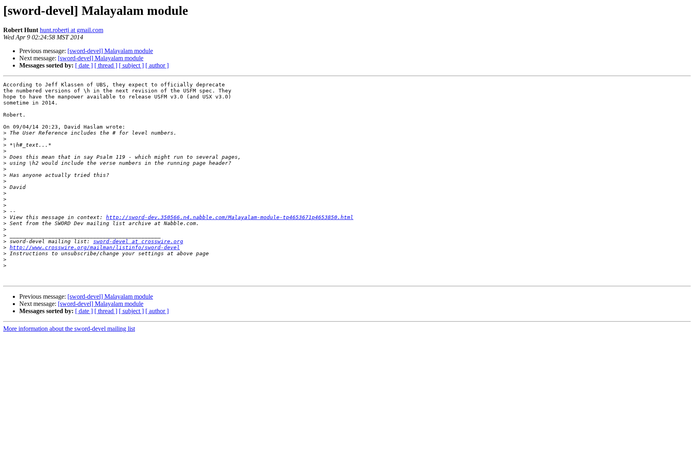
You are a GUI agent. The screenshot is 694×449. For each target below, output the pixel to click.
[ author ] (157, 65)
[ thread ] (105, 65)
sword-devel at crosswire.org (138, 241)
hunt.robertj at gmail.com (71, 30)
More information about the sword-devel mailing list (69, 328)
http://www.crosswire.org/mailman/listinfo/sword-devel (95, 247)
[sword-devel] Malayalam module (110, 50)
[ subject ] (131, 65)
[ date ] (84, 65)
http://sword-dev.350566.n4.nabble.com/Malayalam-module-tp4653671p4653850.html (229, 217)
